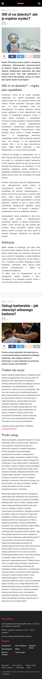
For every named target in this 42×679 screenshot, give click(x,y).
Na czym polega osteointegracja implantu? (17, 636)
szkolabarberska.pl (9, 428)
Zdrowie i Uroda (32, 646)
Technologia (20, 652)
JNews (8, 672)
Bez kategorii (7, 649)
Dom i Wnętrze (20, 645)
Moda (17, 649)
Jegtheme (6, 674)
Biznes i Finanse (12, 10)
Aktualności (10, 301)
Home (3, 10)
